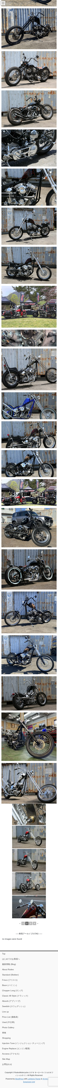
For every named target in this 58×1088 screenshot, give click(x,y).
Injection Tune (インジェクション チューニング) (23, 1043)
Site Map (6, 1059)
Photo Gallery (8, 1027)
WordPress (19, 1079)
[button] (29, 28)
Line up (5, 1012)
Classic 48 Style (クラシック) (15, 996)
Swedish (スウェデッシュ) (13, 1006)
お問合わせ (7, 1064)
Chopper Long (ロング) (12, 990)
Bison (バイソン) (9, 985)
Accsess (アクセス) (10, 1054)
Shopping (6, 1038)
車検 (4, 1033)
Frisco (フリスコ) (9, 980)
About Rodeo (8, 969)
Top (3, 954)
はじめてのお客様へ (11, 959)
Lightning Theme (34, 1079)
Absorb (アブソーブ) (11, 1001)
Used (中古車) (8, 1022)
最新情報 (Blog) (9, 964)
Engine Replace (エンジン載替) (16, 1048)
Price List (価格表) (10, 1017)
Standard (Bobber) (10, 975)
